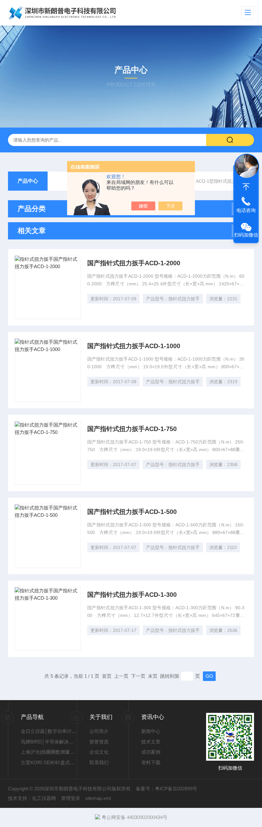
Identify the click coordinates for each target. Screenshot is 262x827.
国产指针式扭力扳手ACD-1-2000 (133, 263)
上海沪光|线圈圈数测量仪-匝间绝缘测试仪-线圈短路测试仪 (49, 752)
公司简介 (99, 731)
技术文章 (150, 741)
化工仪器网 (44, 798)
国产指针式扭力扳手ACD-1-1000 (133, 345)
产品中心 (28, 181)
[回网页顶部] (246, 186)
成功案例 (150, 752)
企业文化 (99, 752)
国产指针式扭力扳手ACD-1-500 (132, 511)
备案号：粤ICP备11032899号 (166, 788)
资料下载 (150, 762)
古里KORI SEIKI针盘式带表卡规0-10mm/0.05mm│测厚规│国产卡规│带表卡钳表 (49, 762)
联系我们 (99, 762)
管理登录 (70, 798)
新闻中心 (150, 731)
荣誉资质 (99, 741)
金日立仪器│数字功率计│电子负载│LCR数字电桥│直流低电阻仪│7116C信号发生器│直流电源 (49, 731)
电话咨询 (246, 210)
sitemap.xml (98, 798)
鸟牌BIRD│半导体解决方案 (49, 741)
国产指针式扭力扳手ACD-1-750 (132, 428)
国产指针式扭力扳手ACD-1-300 (132, 594)
